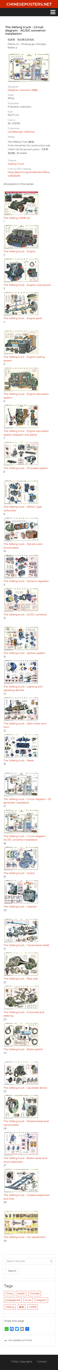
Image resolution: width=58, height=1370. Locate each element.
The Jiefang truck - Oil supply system (26, 468)
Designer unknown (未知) (23, 90)
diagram (41, 1300)
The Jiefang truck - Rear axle (21, 979)
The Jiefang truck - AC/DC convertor (25, 614)
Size (10, 112)
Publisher (13, 103)
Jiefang (9, 1307)
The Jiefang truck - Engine (19, 251)
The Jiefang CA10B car (17, 218)
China (9, 1293)
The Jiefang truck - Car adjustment (25, 1237)
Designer (13, 87)
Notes (11, 137)
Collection (14, 128)
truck (28, 1300)
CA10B (32, 1307)
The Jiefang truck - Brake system (23, 1049)
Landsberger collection (21, 132)
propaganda (12, 1300)
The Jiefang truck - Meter (19, 760)
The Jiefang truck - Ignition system (24, 653)
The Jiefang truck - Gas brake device (25, 1088)
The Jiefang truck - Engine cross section (27, 285)
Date (11, 95)
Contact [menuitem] (42, 1361)
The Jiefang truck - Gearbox (20, 906)
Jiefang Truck (16, 164)
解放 (21, 1307)
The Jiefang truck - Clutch (19, 873)
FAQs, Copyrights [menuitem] (21, 1361)
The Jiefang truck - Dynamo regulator (26, 581)
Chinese (34, 1293)
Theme (12, 160)
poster (21, 1293)
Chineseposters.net (29, 4)
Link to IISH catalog (19, 169)
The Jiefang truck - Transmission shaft (26, 945)
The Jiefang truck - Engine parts (23, 318)
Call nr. (12, 120)
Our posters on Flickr (20, 1340)
